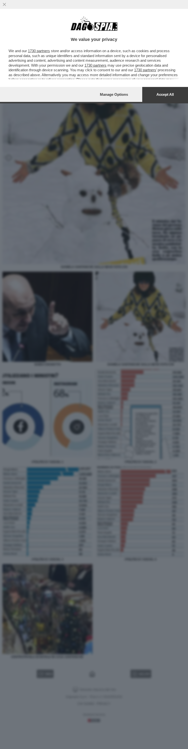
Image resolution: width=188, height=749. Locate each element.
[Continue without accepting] (4, 4)
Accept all (165, 94)
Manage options (114, 94)
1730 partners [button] (39, 51)
